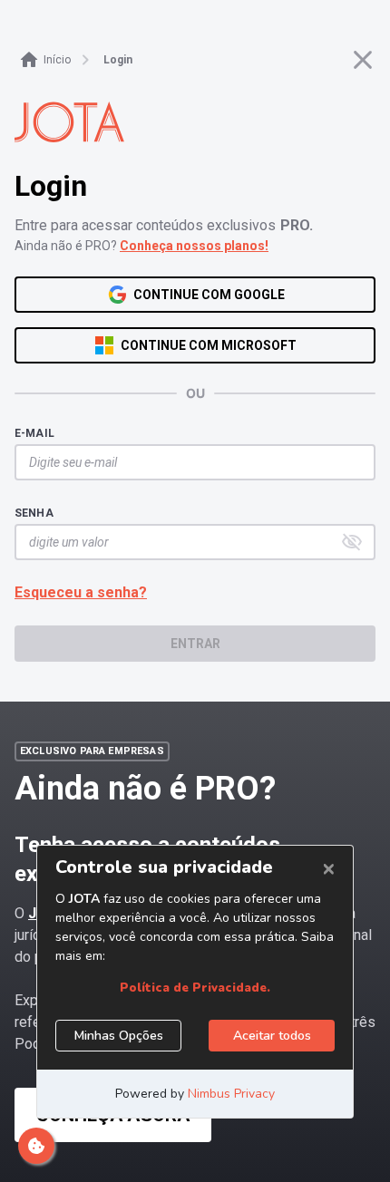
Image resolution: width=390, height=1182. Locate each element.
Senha (34, 513)
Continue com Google (209, 294)
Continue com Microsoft (209, 345)
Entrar (195, 643)
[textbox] (186, 462)
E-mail (34, 433)
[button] (352, 542)
